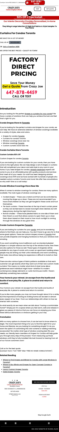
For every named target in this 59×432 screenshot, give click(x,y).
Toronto (26, 123)
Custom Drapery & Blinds (14, 10)
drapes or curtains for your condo (38, 114)
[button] (29, 13)
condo (33, 230)
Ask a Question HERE (11, 47)
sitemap (44, 386)
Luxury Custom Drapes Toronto (15, 369)
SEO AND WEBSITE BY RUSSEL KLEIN (45, 429)
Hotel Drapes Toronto (11, 372)
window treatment (37, 170)
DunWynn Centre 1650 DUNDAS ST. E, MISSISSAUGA (12, 2)
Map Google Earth (44, 415)
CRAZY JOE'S (14, 7)
